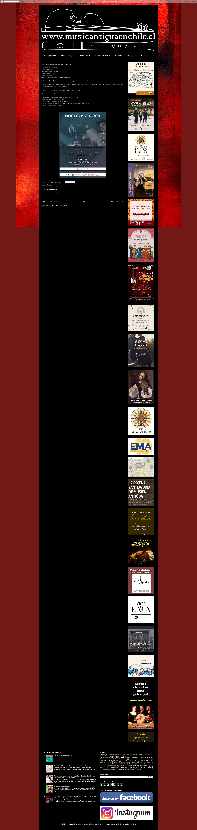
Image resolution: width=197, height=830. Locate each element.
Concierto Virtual (145, 757)
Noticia (102, 767)
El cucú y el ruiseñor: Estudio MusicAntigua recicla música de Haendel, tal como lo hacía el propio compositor (75, 797)
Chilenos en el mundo (129, 754)
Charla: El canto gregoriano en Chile (65, 755)
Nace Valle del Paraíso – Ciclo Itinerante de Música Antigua (72, 766)
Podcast (124, 767)
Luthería (127, 765)
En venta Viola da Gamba (61, 786)
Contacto (144, 55)
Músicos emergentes (140, 766)
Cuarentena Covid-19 (144, 760)
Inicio (85, 201)
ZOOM (126, 769)
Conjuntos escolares (145, 759)
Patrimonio (115, 767)
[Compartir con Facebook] (72, 182)
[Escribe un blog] (68, 182)
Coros (124, 760)
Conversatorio (104, 760)
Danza (107, 762)
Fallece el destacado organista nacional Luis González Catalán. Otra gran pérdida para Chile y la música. (74, 776)
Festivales (119, 55)
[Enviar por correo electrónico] (66, 182)
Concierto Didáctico (132, 757)
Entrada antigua (116, 201)
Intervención (103, 765)
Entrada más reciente (51, 201)
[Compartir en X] (70, 182)
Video (119, 769)
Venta (113, 769)
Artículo (102, 755)
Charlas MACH (84, 55)
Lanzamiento (112, 766)
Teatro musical (106, 769)
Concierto (49, 185)
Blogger (134, 824)
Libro (120, 765)
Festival (112, 764)
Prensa (132, 767)
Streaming (150, 767)
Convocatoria (115, 760)
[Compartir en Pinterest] (74, 182)
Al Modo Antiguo (67, 55)
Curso (101, 762)
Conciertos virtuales (120, 759)
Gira (133, 764)
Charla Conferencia (113, 755)
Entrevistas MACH (102, 55)
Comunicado (105, 757)
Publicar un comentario (53, 193)
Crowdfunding (132, 760)
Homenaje (148, 764)
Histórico (140, 764)
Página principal (50, 55)
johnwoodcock (115, 824)
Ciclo (139, 755)
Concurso (132, 759)
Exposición (104, 764)
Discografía (131, 55)
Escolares (150, 762)
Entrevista (142, 762)
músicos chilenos (134, 769)
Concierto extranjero (106, 759)
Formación (123, 764)
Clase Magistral (148, 754)
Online (108, 767)
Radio (140, 767)
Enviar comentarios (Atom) (59, 205)
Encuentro (134, 762)
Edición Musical (125, 762)
